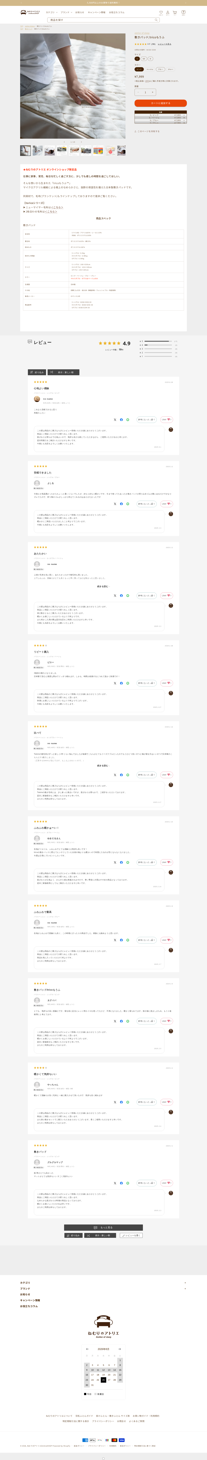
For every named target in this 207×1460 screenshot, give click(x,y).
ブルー (160, 69)
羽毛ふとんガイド (84, 1415)
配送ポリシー (125, 1446)
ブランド (65, 12)
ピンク (139, 69)
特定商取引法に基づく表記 (144, 1446)
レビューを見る (164, 44)
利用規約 (113, 1446)
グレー (171, 69)
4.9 (126, 343)
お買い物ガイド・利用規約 (146, 1415)
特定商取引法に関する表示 (76, 1421)
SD (144, 59)
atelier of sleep (142, 32)
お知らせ (25, 1294)
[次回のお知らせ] (185, 3)
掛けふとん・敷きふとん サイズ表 (113, 1415)
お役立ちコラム (29, 1306)
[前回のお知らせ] (21, 3)
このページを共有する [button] (149, 131)
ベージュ (151, 69)
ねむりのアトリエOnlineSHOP (39, 1446)
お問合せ (121, 1421)
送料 (147, 81)
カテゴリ (50, 12)
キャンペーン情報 (30, 1300)
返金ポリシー (79, 1446)
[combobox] (103, 20)
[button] (51, 12)
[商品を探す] (156, 20)
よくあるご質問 (136, 1421)
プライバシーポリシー (103, 1421)
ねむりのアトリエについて (59, 1415)
